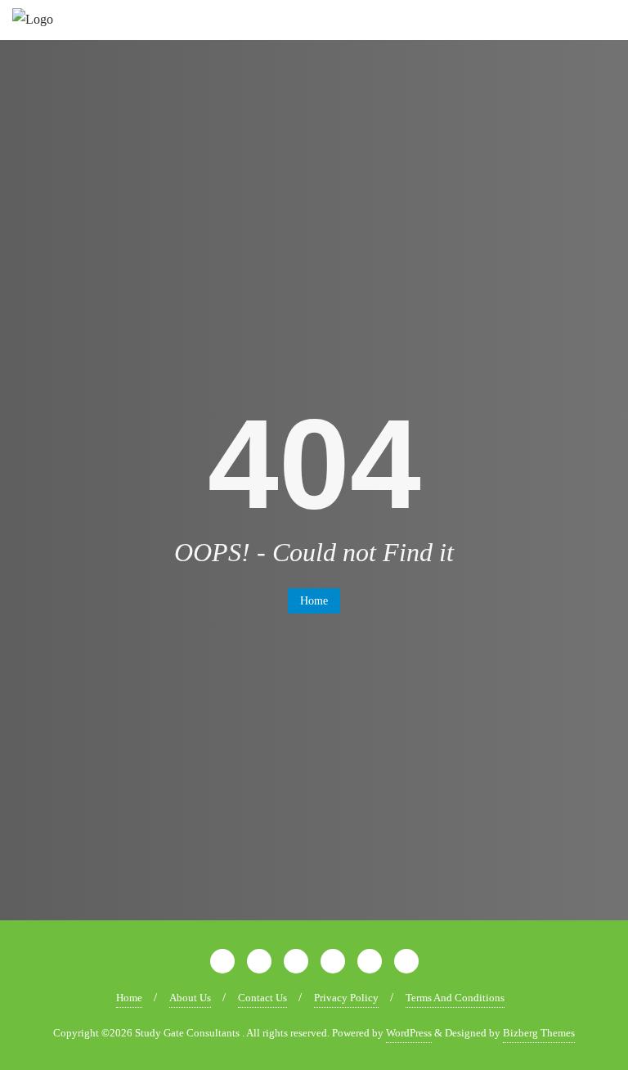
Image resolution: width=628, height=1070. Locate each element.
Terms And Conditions (455, 997)
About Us (190, 997)
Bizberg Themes (539, 1033)
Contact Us (262, 997)
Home (314, 601)
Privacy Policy (346, 997)
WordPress (409, 1033)
